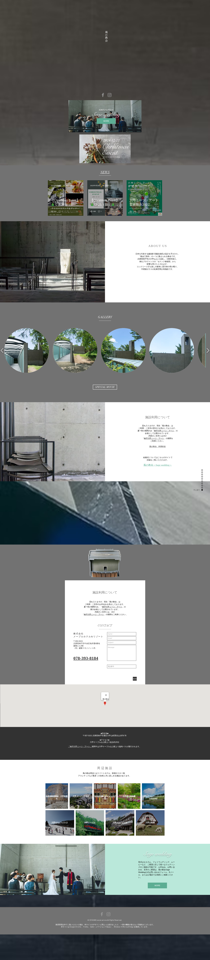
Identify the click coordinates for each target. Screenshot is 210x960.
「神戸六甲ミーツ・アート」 (80, 746)
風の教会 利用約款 (157, 446)
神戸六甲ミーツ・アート (164, 431)
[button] (26, 350)
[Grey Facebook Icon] (102, 95)
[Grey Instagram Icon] (109, 95)
